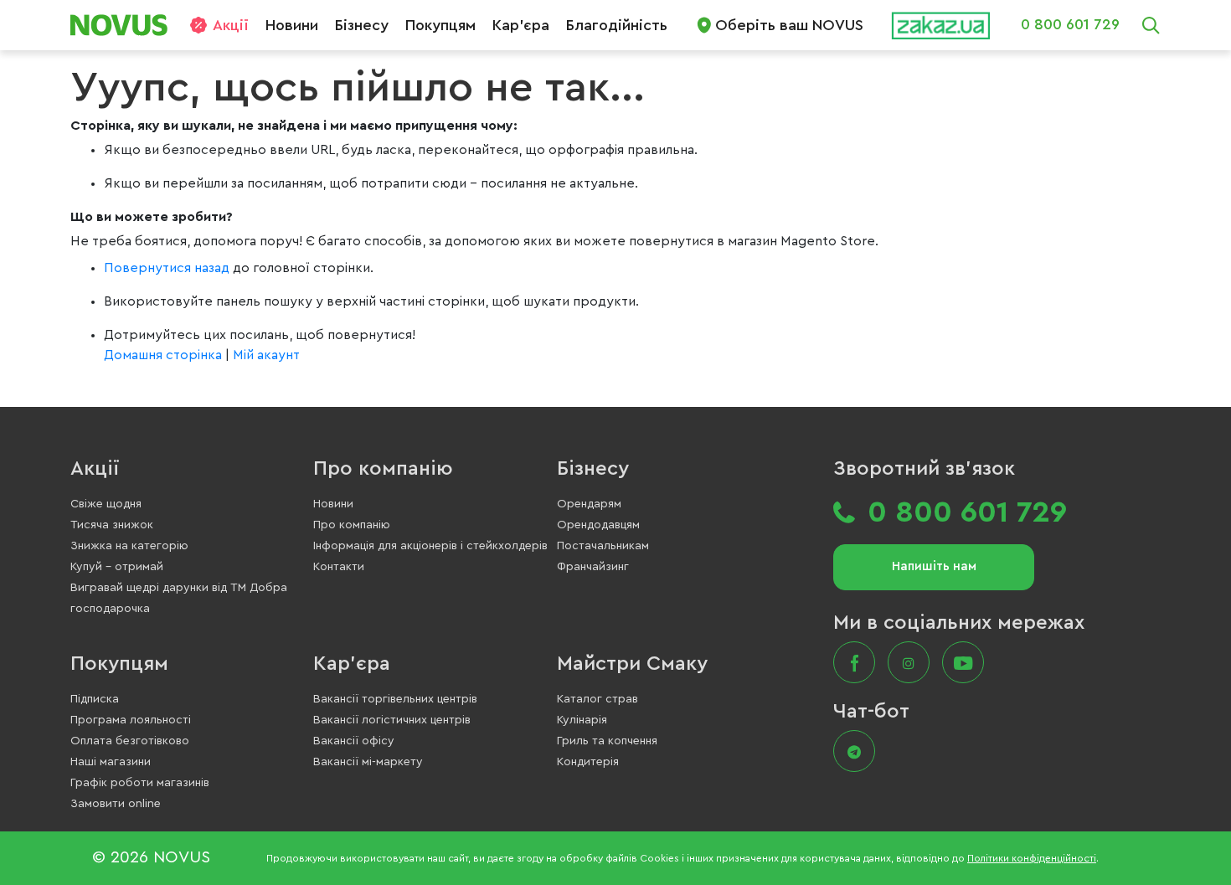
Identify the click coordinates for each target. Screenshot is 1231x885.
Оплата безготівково (129, 741)
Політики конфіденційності (1031, 858)
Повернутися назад (168, 268)
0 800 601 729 (1070, 24)
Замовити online (115, 804)
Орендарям (589, 504)
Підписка (94, 699)
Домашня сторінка (163, 355)
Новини (291, 25)
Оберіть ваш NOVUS (789, 25)
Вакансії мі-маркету (368, 762)
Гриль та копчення (607, 741)
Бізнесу (362, 25)
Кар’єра (520, 25)
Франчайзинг (593, 567)
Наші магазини (110, 762)
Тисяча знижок (111, 525)
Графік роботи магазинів (139, 783)
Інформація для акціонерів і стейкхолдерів (430, 546)
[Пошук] (1151, 25)
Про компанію (383, 469)
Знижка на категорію (129, 546)
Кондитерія (588, 762)
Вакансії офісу (353, 741)
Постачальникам (603, 546)
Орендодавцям (598, 525)
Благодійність (616, 25)
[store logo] (125, 25)
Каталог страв (597, 699)
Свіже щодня (106, 504)
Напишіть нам (934, 566)
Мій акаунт (266, 355)
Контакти (338, 567)
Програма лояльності (130, 720)
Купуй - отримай (116, 567)
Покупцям (440, 25)
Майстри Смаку (632, 664)
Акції (231, 25)
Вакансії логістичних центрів (392, 720)
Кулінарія (582, 720)
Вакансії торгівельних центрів (395, 699)
